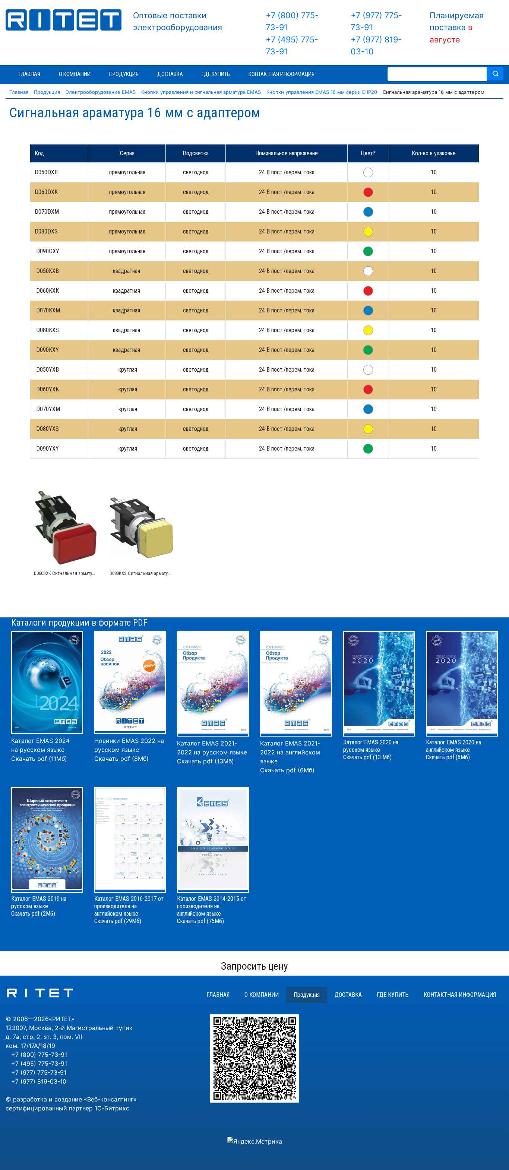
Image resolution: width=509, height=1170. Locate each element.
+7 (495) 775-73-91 (39, 1063)
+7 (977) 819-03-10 (38, 1081)
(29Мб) (132, 921)
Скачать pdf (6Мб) (287, 770)
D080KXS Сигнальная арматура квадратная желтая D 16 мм (170, 573)
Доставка (348, 994)
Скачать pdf (108, 921)
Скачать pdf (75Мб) (200, 921)
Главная (218, 994)
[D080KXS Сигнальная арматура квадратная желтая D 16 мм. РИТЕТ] (141, 528)
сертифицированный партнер (49, 1108)
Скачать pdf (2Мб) (33, 913)
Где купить (393, 994)
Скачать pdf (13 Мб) (367, 757)
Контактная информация (460, 994)
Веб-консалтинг (110, 1099)
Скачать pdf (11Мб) (39, 758)
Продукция (307, 994)
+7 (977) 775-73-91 (38, 1072)
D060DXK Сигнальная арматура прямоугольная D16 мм (90, 573)
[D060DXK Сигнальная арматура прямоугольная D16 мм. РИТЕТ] (66, 528)
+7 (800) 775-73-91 (39, 1054)
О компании (261, 994)
